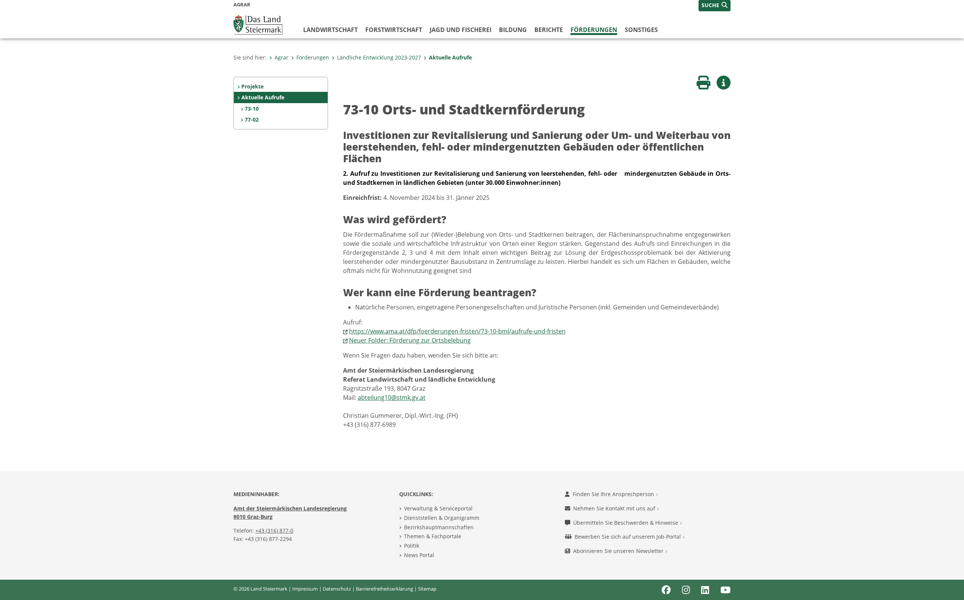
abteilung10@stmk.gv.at (392, 397)
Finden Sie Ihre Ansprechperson (614, 494)
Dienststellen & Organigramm (441, 517)
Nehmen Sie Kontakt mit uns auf (615, 508)
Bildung (513, 30)
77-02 (252, 119)
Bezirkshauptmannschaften (439, 527)
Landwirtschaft (330, 30)
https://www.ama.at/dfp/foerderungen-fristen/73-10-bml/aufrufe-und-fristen (457, 331)
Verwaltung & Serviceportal (438, 508)
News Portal (419, 555)
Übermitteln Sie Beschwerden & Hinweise (626, 522)
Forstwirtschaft (393, 30)
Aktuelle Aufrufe (450, 57)
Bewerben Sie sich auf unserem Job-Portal (628, 536)
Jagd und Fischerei (460, 30)
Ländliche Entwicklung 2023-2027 (379, 57)
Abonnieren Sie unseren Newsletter (619, 550)
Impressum (305, 588)
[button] (715, 5)
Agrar (281, 57)
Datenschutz (337, 588)
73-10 (252, 108)
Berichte (548, 30)
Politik (411, 545)
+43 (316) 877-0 (274, 530)
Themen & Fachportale (432, 536)
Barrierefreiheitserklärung (384, 588)
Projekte (252, 86)
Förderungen (593, 30)
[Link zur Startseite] (257, 24)
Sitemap (427, 588)
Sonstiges (641, 30)
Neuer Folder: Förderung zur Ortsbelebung (410, 340)
